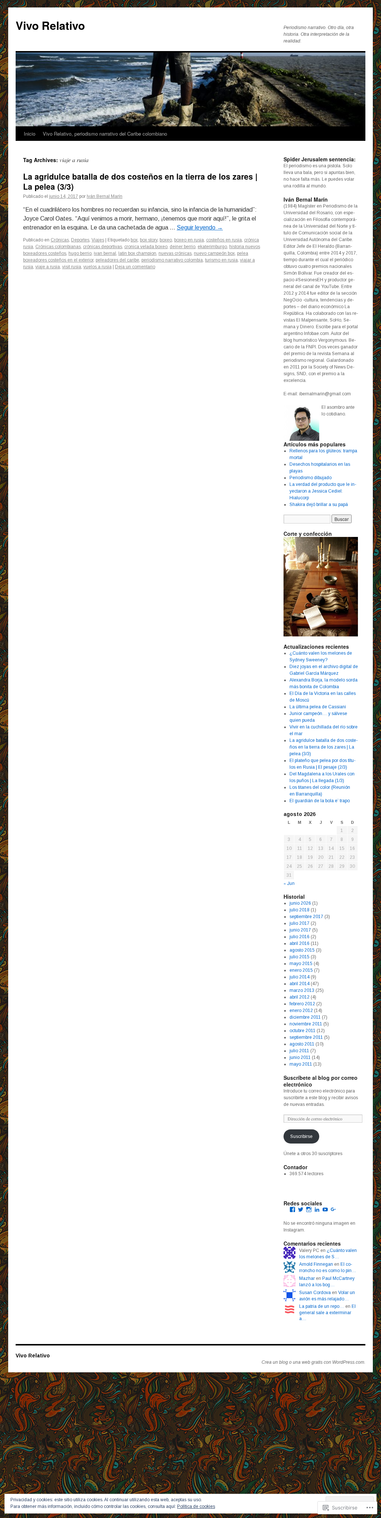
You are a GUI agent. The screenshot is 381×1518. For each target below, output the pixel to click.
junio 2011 (300, 1057)
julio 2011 (299, 1050)
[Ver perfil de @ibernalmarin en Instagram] (309, 1209)
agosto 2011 (301, 1044)
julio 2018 (299, 910)
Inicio (29, 133)
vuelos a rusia (97, 266)
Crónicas (60, 240)
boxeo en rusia (189, 240)
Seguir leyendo (200, 227)
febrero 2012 (302, 1003)
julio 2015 (299, 956)
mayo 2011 (300, 1064)
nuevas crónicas (175, 253)
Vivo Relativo (50, 25)
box (134, 240)
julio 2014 (299, 977)
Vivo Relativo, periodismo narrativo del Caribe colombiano (105, 133)
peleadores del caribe (117, 260)
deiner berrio (182, 246)
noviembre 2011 (305, 1024)
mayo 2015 (301, 963)
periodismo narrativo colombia (172, 260)
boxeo (166, 240)
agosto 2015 (302, 950)
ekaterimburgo (212, 246)
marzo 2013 (301, 990)
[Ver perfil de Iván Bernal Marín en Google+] (333, 1209)
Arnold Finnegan (316, 1264)
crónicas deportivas (102, 246)
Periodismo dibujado (310, 477)
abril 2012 (299, 997)
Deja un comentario (135, 266)
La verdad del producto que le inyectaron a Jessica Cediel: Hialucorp (322, 491)
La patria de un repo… (321, 1306)
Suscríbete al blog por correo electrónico (321, 1081)
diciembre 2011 (305, 1017)
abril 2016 (299, 943)
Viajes (98, 240)
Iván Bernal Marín (104, 196)
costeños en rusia (224, 240)
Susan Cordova (315, 1292)
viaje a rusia (47, 266)
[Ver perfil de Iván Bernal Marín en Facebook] (292, 1209)
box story (148, 240)
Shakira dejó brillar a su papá (318, 504)
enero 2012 (301, 1010)
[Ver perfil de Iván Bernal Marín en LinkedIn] (317, 1209)
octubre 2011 (302, 1030)
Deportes (80, 240)
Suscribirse (301, 1136)
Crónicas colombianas (58, 246)
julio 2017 (299, 923)
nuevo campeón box (214, 253)
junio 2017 (300, 930)
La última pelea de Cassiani (317, 706)
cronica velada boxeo (145, 246)
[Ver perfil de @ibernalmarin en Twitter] (301, 1209)
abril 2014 (299, 983)
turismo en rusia (221, 260)
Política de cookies (196, 1506)
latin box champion (137, 253)
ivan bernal (105, 253)
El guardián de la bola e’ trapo (319, 800)
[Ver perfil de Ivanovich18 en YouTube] (325, 1209)
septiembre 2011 (306, 1037)
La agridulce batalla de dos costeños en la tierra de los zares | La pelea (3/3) (140, 181)
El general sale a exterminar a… (327, 1313)
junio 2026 (300, 903)
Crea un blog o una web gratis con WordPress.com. (313, 1362)
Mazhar (307, 1278)
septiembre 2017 (306, 916)
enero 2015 (301, 970)
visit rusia (71, 266)
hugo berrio (80, 253)
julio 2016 (299, 936)
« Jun (289, 883)
